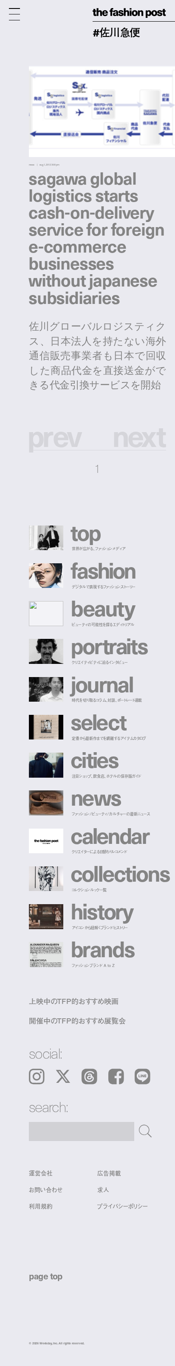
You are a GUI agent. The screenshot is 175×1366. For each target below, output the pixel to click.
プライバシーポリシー (122, 1206)
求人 (103, 1190)
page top (45, 1275)
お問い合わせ (45, 1190)
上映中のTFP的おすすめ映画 (74, 1000)
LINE (142, 1076)
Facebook (116, 1076)
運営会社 (40, 1173)
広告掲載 (109, 1173)
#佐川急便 (116, 32)
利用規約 (40, 1206)
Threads (89, 1076)
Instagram (37, 1076)
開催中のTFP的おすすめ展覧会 (77, 1020)
